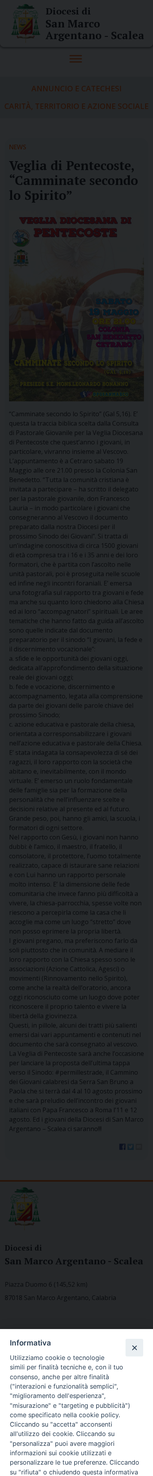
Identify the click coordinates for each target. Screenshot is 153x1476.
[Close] (134, 1347)
